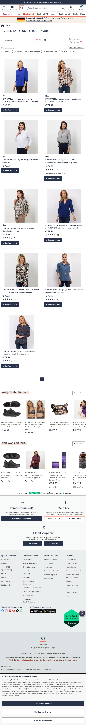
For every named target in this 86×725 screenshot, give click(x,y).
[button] (3, 8)
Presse (3, 577)
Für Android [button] (53, 543)
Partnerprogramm (50, 575)
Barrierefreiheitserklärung (75, 571)
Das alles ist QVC (72, 563)
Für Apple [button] (33, 543)
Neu (18, 14)
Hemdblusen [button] (34, 51)
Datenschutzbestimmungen (28, 660)
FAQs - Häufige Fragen (31, 591)
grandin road (37, 669)
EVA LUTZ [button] (19, 51)
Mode (82, 14)
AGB (11, 660)
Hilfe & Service (28, 595)
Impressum (72, 660)
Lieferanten (5, 581)
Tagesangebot (8, 14)
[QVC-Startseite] (2, 26)
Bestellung (27, 559)
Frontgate (20, 669)
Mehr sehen (78, 393)
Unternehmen (71, 559)
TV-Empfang (70, 589)
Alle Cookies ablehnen (43, 712)
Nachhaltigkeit (71, 567)
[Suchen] (63, 8)
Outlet (68, 596)
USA (32, 647)
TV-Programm (49, 563)
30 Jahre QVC (28, 14)
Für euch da (48, 578)
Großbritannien (40, 647)
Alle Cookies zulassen (43, 703)
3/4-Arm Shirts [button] (52, 51)
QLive (3, 573)
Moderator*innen (72, 585)
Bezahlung (26, 577)
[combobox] (44, 8)
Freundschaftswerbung (52, 571)
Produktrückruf (6, 585)
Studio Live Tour (71, 593)
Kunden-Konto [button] (54, 518)
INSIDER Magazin (50, 559)
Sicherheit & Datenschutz (32, 588)
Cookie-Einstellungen (43, 720)
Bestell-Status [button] (75, 518)
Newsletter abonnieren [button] (21, 518)
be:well (53, 14)
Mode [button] (6, 51)
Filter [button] (42, 40)
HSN (2, 669)
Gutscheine (48, 567)
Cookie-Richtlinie (14, 696)
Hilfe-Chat (5, 559)
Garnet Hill (28, 669)
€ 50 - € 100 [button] (69, 51)
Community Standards (52, 660)
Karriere (69, 581)
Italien (48, 647)
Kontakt (4, 563)
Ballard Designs (10, 669)
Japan (54, 647)
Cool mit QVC (42, 14)
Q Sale (75, 14)
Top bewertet (64, 14)
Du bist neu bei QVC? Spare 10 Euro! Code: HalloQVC (42, 2)
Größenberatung (29, 567)
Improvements (47, 669)
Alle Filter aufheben (76, 48)
